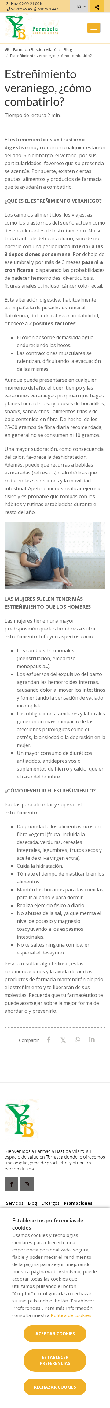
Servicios (15, 1203)
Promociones (78, 1203)
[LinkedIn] (92, 1040)
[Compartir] (97, 7)
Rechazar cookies (55, 1387)
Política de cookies (71, 1315)
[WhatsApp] (77, 1040)
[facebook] (11, 1184)
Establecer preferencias (55, 1360)
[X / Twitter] (63, 1039)
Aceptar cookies (55, 1333)
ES (79, 6)
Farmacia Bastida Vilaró (35, 49)
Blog (68, 49)
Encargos (50, 1203)
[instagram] (27, 1184)
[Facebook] (49, 1040)
